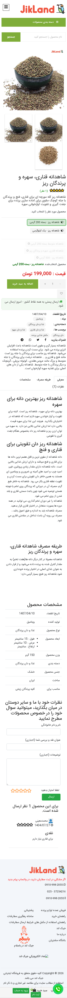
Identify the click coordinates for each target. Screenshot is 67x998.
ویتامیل (39, 319)
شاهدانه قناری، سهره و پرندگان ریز (42, 180)
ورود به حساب (21, 991)
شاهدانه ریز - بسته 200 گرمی (45, 222)
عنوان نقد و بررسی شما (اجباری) (42, 740)
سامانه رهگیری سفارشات (20, 916)
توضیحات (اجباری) (50, 755)
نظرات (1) (58, 387)
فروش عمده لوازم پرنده (53, 910)
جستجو (11, 37)
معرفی (60, 380)
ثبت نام (35, 995)
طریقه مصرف (44, 380)
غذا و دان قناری (37, 330)
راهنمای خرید (59, 916)
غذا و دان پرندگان (36, 324)
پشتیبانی (29, 910)
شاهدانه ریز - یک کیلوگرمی (46, 231)
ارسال (51, 797)
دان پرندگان (58, 335)
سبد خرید (40, 990)
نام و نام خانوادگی (50, 725)
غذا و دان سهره (18, 330)
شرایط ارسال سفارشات (21, 922)
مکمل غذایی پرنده (39, 335)
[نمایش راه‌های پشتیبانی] (58, 989)
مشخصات (25, 380)
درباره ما (61, 934)
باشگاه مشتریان (57, 940)
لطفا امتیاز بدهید (50, 790)
